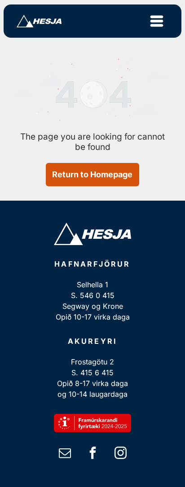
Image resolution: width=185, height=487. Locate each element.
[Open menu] (156, 21)
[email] (65, 454)
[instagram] (120, 454)
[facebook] (92, 454)
